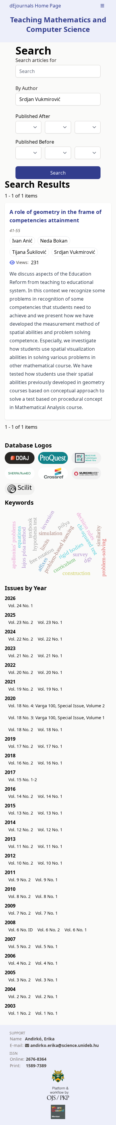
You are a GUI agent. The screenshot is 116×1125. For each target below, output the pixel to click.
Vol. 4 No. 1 (46, 963)
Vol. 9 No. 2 (19, 879)
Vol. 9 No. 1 (46, 879)
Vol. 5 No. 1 (46, 946)
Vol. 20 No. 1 (50, 672)
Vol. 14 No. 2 (20, 796)
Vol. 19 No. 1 (50, 689)
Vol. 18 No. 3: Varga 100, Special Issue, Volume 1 (56, 717)
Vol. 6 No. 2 (48, 930)
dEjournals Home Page (35, 5)
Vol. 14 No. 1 (50, 796)
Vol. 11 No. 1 (50, 846)
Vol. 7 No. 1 (46, 913)
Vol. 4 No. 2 (19, 963)
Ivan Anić (22, 240)
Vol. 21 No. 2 (20, 655)
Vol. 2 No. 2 (19, 996)
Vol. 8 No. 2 (19, 896)
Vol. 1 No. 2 (19, 1013)
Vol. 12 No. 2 (20, 829)
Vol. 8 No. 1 (46, 896)
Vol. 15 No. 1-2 (22, 779)
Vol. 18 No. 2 (20, 729)
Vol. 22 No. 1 (50, 639)
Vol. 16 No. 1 (50, 763)
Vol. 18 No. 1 (50, 729)
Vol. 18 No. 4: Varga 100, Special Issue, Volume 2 (56, 705)
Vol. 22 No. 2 (20, 639)
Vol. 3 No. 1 (46, 980)
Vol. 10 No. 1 (50, 863)
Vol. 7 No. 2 (19, 913)
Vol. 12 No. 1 (50, 829)
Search (58, 173)
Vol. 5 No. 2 (19, 946)
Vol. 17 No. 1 (50, 746)
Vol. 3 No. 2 (19, 980)
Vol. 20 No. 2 (20, 672)
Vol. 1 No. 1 (46, 1013)
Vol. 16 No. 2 (20, 763)
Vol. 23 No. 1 (50, 622)
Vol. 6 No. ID (20, 930)
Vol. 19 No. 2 (20, 689)
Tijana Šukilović (29, 252)
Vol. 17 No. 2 (20, 746)
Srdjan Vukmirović (74, 252)
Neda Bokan (54, 240)
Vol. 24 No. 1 (20, 605)
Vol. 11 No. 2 (20, 846)
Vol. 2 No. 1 (46, 996)
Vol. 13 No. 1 (50, 813)
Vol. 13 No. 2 (20, 813)
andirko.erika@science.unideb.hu (64, 1045)
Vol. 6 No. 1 (76, 930)
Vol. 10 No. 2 (20, 863)
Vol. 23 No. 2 (20, 622)
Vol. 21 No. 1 (50, 655)
